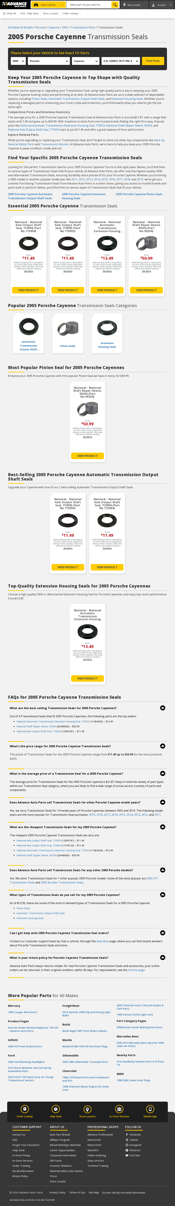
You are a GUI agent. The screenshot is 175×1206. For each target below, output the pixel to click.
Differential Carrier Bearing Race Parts (139, 1027)
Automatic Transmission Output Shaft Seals (77, 99)
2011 (74, 179)
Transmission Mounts (54, 144)
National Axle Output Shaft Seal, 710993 (33, 129)
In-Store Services (22, 1160)
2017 (119, 179)
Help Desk (18, 1150)
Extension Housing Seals (127, 99)
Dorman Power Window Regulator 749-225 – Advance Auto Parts (33, 1029)
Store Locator (58, 1181)
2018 (127, 179)
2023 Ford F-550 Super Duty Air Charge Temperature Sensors (31, 1078)
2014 (97, 179)
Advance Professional (100, 1134)
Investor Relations (61, 1165)
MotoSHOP (94, 1139)
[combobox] (93, 5)
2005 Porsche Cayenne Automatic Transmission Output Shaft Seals (30, 196)
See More (28, 271)
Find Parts (153, 60)
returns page (136, 970)
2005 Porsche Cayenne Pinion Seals (139, 194)
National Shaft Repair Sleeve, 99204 (129, 125)
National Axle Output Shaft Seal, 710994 (39, 845)
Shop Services (96, 1160)
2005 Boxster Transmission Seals (62, 882)
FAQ (14, 1139)
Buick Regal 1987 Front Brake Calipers (84, 1030)
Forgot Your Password (25, 1145)
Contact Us (18, 1134)
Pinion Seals (39, 99)
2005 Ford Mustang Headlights (26, 1061)
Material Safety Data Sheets (66, 1171)
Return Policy (20, 1176)
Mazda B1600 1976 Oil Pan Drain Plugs (85, 1046)
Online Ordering (97, 1155)
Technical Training (98, 1165)
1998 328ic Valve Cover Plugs (133, 1080)
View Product (28, 290)
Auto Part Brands (60, 1134)
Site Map (94, 1192)
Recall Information (22, 1171)
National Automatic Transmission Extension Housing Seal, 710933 (62, 125)
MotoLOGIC (95, 1145)
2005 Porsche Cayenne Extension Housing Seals (84, 196)
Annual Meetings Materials (65, 1145)
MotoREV (93, 1150)
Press (53, 1176)
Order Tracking (21, 1165)
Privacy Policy (57, 1192)
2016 (112, 179)
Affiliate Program (60, 1139)
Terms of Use (77, 1192)
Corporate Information (63, 1155)
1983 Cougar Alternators (22, 1012)
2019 (140, 179)
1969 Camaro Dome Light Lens (135, 1014)
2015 (104, 179)
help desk (102, 941)
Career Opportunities (62, 1150)
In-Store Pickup (21, 1155)
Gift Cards (56, 1160)
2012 (82, 179)
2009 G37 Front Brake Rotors (25, 1046)
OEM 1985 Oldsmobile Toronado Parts (85, 1061)
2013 (89, 179)
